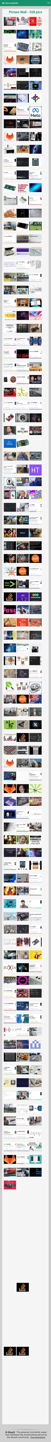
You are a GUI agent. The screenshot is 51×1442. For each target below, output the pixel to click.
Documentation (37, 1437)
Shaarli (11, 1432)
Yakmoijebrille (11, 3)
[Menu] (48, 4)
